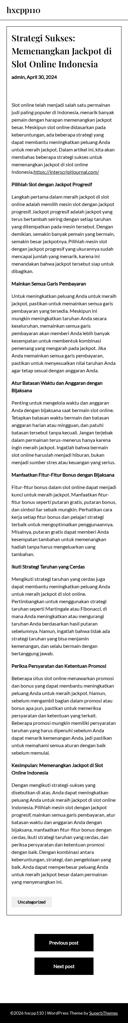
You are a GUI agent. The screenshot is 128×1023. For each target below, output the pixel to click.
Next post (64, 966)
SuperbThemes (103, 1013)
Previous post (64, 942)
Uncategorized (32, 901)
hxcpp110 (23, 10)
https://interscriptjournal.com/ (66, 172)
